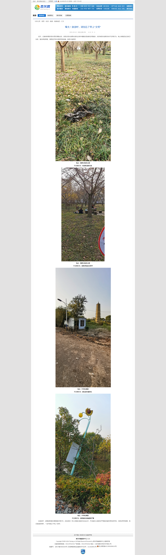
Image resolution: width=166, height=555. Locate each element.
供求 (123, 6)
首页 (43, 21)
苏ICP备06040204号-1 (61, 546)
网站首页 (60, 6)
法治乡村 (99, 6)
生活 (47, 21)
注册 (55, 1)
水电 (123, 8)
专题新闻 (75, 8)
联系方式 (83, 535)
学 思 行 (74, 6)
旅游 (119, 6)
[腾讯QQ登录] (58, 1)
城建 (92, 6)
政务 (85, 6)
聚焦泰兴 (68, 8)
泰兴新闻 (68, 6)
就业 (119, 8)
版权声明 (89, 535)
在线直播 (106, 8)
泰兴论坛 (130, 8)
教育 (89, 8)
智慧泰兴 (130, 6)
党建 (81, 6)
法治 (81, 8)
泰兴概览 (60, 8)
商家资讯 (114, 8)
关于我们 (77, 535)
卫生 (92, 8)
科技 (85, 8)
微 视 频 (106, 6)
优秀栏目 (99, 8)
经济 (89, 6)
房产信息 (114, 6)
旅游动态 (57, 21)
